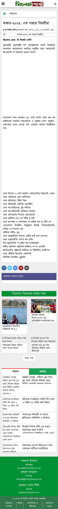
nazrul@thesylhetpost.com (29, 468)
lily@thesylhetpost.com (29, 492)
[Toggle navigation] (3, 4)
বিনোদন (13, 14)
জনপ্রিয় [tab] (43, 371)
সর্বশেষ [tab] (15, 371)
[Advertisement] (29, 85)
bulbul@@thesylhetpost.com (29, 479)
